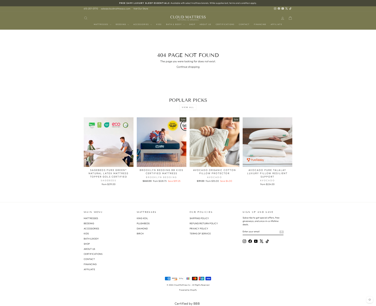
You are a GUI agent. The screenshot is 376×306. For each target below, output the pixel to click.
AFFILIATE (276, 24)
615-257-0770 (91, 8)
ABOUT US (205, 24)
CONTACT (244, 24)
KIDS (159, 24)
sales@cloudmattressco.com (115, 8)
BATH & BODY (174, 24)
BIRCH (140, 233)
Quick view (108, 163)
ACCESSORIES (141, 24)
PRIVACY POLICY (199, 228)
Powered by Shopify (188, 290)
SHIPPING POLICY (199, 218)
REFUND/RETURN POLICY (204, 223)
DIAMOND (142, 228)
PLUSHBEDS (143, 223)
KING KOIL (142, 218)
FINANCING (260, 24)
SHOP (192, 24)
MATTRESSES (101, 24)
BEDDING (121, 24)
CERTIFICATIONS (225, 24)
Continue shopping (188, 66)
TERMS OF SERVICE (200, 233)
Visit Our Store (140, 8)
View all (188, 107)
